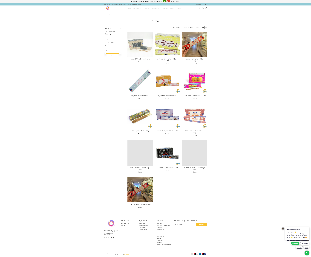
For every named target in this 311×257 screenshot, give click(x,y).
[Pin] (205, 254)
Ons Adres (159, 242)
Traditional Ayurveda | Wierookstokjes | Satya (195, 168)
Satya (108, 45)
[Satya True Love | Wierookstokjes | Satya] (140, 189)
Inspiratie (165, 8)
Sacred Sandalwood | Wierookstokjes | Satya (140, 168)
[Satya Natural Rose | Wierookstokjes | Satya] (194, 81)
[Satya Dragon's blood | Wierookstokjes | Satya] (194, 44)
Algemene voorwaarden (163, 225)
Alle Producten (137, 8)
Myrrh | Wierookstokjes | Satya (167, 96)
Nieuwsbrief (160, 240)
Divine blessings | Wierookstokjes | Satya (167, 60)
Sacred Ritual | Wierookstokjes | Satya (194, 132)
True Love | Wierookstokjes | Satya (140, 204)
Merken (111, 15)
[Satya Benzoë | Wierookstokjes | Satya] (140, 44)
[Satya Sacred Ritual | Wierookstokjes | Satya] (194, 116)
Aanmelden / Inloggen (201, 4)
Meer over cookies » (175, 1)
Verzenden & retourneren (163, 234)
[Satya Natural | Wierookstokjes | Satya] (140, 116)
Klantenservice (160, 236)
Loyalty (180, 8)
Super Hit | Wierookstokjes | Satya (167, 168)
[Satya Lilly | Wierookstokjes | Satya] (140, 81)
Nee (168, 1)
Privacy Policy (160, 229)
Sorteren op (186, 27)
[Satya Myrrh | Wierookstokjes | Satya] (167, 81)
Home (129, 8)
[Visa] (197, 254)
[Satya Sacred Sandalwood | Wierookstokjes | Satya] (140, 152)
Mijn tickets (142, 227)
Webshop (108, 34)
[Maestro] (203, 254)
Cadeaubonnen (156, 8)
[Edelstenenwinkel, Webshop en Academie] (108, 8)
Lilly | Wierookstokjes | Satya (140, 96)
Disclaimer (159, 227)
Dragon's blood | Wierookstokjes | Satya (194, 60)
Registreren (142, 223)
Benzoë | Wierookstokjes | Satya (140, 59)
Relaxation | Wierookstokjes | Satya (167, 131)
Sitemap (159, 238)
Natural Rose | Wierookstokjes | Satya (195, 96)
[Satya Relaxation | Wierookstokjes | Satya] (167, 116)
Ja (164, 1)
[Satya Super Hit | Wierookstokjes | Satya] (167, 152)
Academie (173, 8)
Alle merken (111, 42)
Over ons (159, 223)
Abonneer (201, 224)
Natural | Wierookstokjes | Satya (140, 131)
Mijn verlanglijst (143, 229)
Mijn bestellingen (143, 225)
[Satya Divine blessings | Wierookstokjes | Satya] (167, 44)
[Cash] (192, 254)
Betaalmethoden (161, 232)
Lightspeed (126, 254)
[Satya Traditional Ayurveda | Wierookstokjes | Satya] (194, 152)
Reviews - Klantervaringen (164, 244)
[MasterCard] (195, 254)
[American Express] (200, 254)
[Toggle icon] (200, 8)
